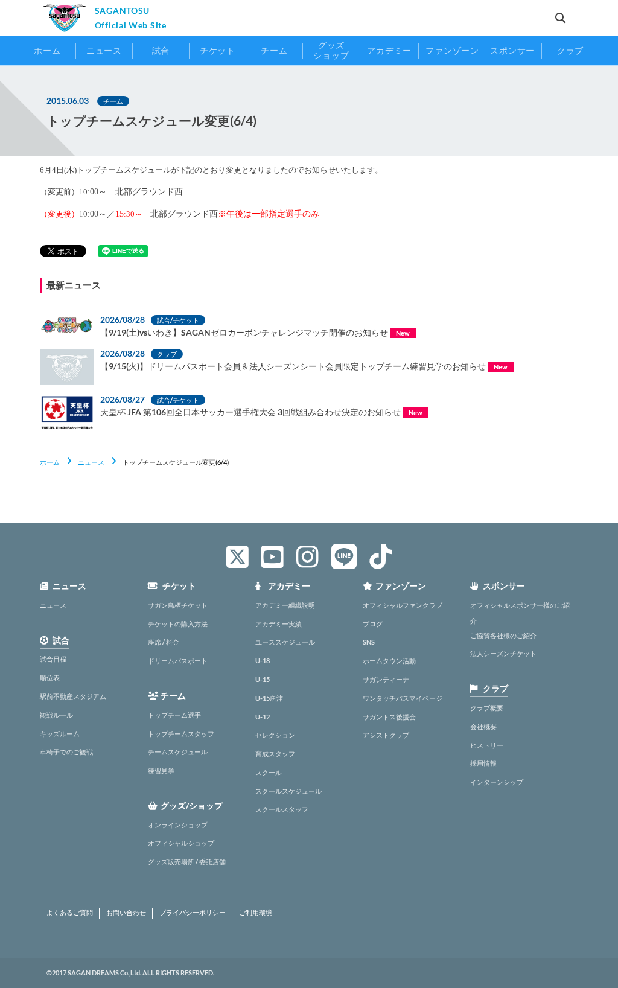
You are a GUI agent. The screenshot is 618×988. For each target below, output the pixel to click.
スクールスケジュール (288, 791)
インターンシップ (496, 782)
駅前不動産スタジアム (73, 696)
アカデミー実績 (278, 624)
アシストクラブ (386, 735)
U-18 (262, 661)
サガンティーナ (386, 679)
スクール (268, 772)
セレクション (275, 735)
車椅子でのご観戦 (66, 752)
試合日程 (53, 659)
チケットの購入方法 (178, 624)
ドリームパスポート (178, 661)
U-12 (262, 717)
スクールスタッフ (281, 809)
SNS (369, 642)
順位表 (50, 677)
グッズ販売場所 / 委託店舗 (187, 861)
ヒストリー (486, 745)
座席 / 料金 (163, 642)
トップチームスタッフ (181, 734)
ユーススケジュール (285, 642)
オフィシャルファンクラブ (402, 605)
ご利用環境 (255, 912)
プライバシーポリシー (192, 912)
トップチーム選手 (174, 715)
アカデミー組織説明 (285, 605)
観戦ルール (56, 715)
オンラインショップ (178, 825)
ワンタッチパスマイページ (402, 698)
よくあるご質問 (69, 912)
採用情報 (483, 763)
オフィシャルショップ (181, 843)
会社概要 (483, 726)
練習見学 (161, 770)
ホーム (50, 462)
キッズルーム (60, 734)
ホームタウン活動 (389, 661)
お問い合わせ (126, 912)
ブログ (373, 624)
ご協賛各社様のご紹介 (503, 635)
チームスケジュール (178, 752)
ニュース (91, 462)
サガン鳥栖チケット (178, 605)
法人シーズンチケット (503, 653)
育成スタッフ (275, 753)
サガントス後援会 (389, 717)
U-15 (262, 679)
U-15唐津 (269, 698)
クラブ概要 (486, 708)
